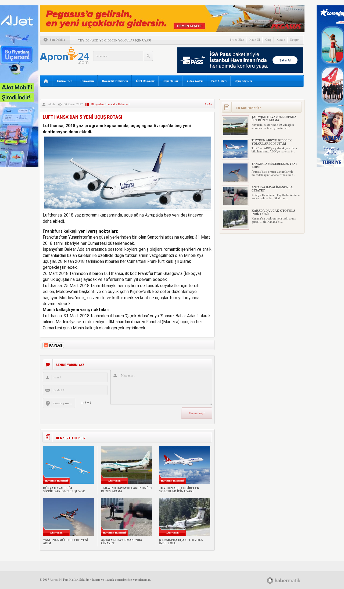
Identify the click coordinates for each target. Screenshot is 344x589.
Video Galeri (195, 80)
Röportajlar (170, 80)
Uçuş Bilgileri (243, 80)
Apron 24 (56, 579)
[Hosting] (270, 580)
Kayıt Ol (254, 39)
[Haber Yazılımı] (289, 580)
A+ (210, 104)
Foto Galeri (219, 80)
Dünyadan (87, 80)
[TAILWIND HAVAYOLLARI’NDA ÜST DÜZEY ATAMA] (235, 133)
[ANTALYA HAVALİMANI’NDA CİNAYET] (235, 204)
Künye (281, 39)
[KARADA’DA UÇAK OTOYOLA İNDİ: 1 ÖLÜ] (235, 227)
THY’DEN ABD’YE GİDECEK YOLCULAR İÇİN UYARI (114, 40)
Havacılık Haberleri (115, 80)
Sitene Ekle (237, 39)
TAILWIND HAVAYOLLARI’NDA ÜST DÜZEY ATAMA (274, 118)
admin (52, 104)
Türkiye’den (64, 80)
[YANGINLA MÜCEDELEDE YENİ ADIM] (235, 180)
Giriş (268, 39)
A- (206, 104)
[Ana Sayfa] (46, 81)
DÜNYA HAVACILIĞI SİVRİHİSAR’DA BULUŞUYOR (64, 489)
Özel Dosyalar (145, 80)
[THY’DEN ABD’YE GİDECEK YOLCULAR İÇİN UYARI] (235, 157)
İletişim (294, 39)
